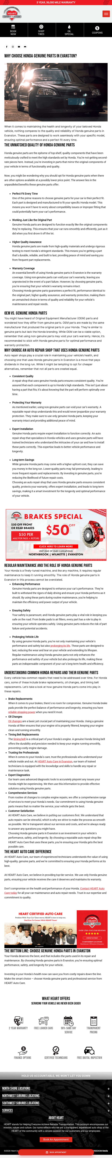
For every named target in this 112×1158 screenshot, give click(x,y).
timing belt (19, 739)
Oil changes (15, 721)
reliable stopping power (21, 712)
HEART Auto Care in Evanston (55, 761)
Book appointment (58, 1152)
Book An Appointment (56, 1139)
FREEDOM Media (100, 1151)
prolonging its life (60, 645)
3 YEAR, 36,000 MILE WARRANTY (56, 2)
